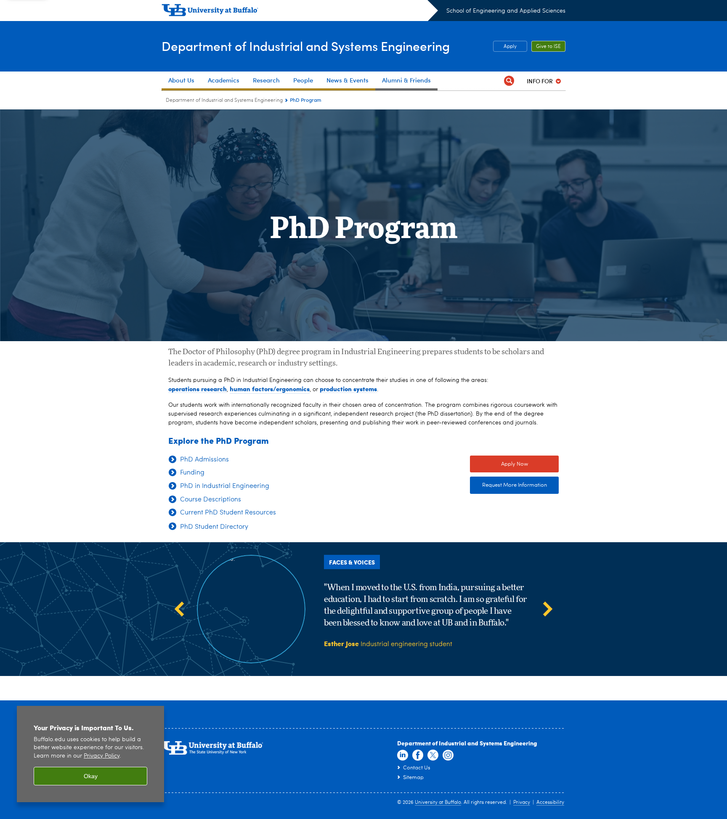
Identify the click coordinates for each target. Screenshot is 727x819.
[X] (432, 755)
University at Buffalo (438, 802)
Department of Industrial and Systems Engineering (306, 45)
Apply (510, 46)
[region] (90, 754)
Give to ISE (548, 46)
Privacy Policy (101, 756)
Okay (91, 776)
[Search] (509, 81)
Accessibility (550, 802)
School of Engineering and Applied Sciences (505, 11)
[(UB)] (300, 12)
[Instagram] (448, 755)
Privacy (521, 802)
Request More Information (508, 485)
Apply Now (499, 464)
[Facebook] (417, 755)
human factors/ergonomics (270, 388)
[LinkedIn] (402, 755)
